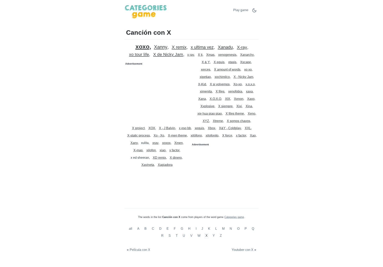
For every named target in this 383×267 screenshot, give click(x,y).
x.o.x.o (250, 84)
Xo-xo (237, 84)
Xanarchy (247, 54)
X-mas (138, 150)
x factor (241, 135)
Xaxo (251, 98)
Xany (134, 143)
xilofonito (212, 135)
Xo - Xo (159, 135)
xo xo (248, 69)
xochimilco (222, 77)
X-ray (242, 47)
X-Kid (202, 84)
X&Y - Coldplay (230, 128)
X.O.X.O (215, 98)
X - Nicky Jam (243, 77)
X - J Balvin (167, 128)
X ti (200, 54)
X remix (179, 47)
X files (220, 91)
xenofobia (235, 91)
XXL (248, 128)
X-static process (138, 135)
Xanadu (225, 47)
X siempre (225, 106)
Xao (253, 135)
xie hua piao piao (209, 113)
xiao (163, 150)
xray (155, 143)
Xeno (251, 113)
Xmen (178, 143)
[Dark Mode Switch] (254, 12)
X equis (219, 62)
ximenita (206, 91)
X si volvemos (220, 84)
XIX (227, 98)
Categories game (234, 217)
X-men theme (177, 135)
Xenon (238, 98)
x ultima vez (202, 47)
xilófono (196, 135)
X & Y (206, 62)
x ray (190, 54)
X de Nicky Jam (168, 54)
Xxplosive (207, 106)
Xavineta (147, 165)
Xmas (210, 54)
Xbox (211, 128)
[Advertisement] (158, 92)
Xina (249, 106)
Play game (240, 10)
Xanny (160, 47)
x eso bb (185, 128)
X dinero (176, 157)
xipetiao (205, 77)
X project (138, 128)
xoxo (142, 46)
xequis (199, 128)
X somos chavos (238, 121)
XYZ (206, 121)
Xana (202, 98)
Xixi (239, 106)
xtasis (232, 62)
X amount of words (227, 69)
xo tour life (139, 54)
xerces (205, 69)
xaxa (249, 91)
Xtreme (218, 121)
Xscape (245, 62)
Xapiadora (165, 165)
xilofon (151, 150)
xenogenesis (227, 54)
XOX (151, 128)
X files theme (235, 113)
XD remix (159, 157)
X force (227, 135)
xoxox (166, 143)
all (131, 228)
